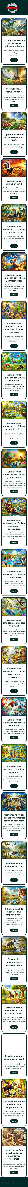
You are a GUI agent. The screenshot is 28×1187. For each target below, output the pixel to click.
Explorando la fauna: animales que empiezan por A (14, 1104)
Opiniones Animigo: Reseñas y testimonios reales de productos (14, 818)
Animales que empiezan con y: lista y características (14, 229)
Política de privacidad (7, 1182)
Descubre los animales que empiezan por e (14, 962)
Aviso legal (5, 1180)
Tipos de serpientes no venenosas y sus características (14, 137)
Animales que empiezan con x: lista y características (14, 278)
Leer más (14, 60)
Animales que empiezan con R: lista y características (14, 426)
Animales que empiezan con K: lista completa (14, 723)
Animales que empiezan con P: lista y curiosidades (14, 475)
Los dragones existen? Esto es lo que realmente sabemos (14, 43)
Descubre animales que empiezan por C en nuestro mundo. (14, 1010)
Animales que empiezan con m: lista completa (14, 623)
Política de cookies (7, 1184)
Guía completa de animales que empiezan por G (14, 912)
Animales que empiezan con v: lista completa (14, 378)
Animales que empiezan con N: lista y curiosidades (14, 574)
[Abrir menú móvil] (25, 7)
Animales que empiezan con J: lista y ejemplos (14, 769)
